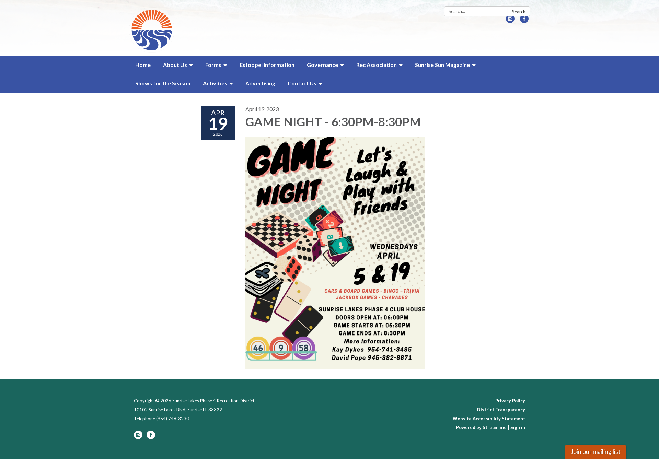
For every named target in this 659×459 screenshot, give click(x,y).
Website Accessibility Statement (489, 418)
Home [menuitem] (143, 64)
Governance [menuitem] (322, 64)
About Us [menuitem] (175, 64)
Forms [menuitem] (213, 64)
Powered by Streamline (481, 427)
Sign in (517, 427)
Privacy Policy (510, 400)
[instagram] (510, 20)
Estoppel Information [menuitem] (267, 64)
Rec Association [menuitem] (376, 64)
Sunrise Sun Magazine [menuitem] (442, 64)
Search (518, 11)
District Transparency (501, 409)
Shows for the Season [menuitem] (162, 83)
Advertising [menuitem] (260, 83)
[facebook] (524, 20)
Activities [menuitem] (215, 83)
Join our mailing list (595, 451)
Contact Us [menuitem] (302, 83)
